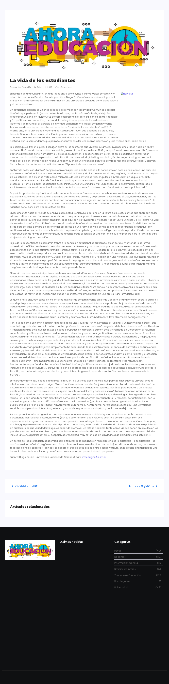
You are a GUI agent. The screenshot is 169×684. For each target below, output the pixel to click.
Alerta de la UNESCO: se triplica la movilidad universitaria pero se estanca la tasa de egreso (84, 621)
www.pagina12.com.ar (94, 457)
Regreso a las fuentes (71, 658)
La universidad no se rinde (73, 580)
